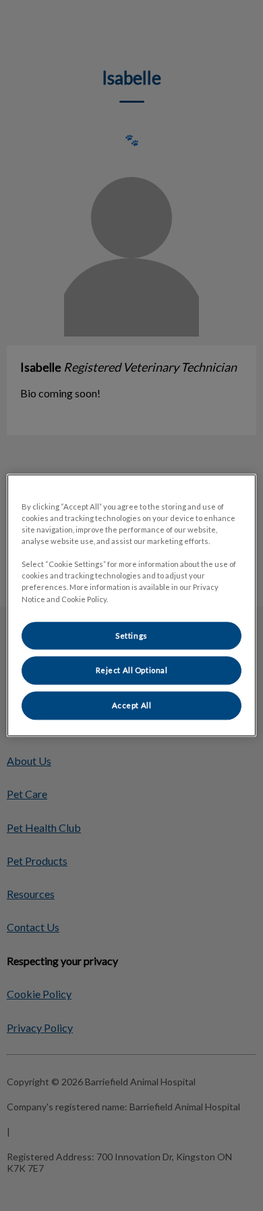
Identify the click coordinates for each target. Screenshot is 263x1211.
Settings (131, 635)
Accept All (132, 705)
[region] (132, 605)
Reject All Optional (132, 670)
